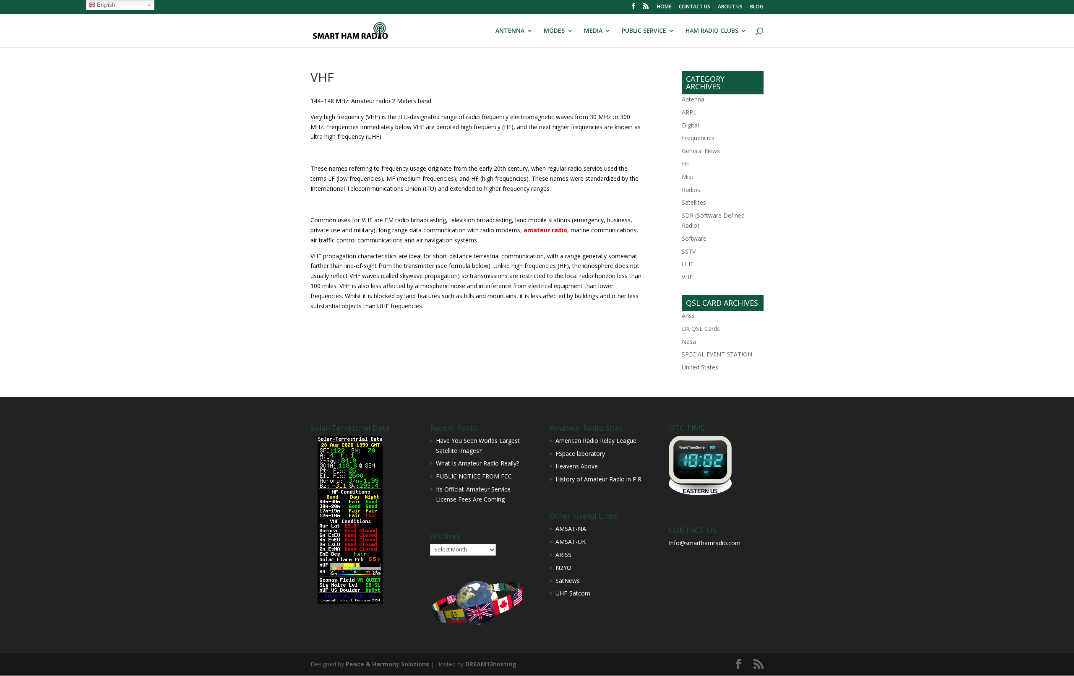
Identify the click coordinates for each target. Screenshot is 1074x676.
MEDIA (593, 31)
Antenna (693, 99)
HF (685, 164)
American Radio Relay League (595, 441)
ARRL (689, 112)
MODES (554, 31)
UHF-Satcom (572, 593)
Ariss (688, 316)
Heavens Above (576, 466)
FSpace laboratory (580, 454)
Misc (688, 177)
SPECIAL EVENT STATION (717, 354)
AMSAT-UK (570, 542)
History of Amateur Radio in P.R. (599, 479)
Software (694, 238)
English (105, 5)
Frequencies (698, 138)
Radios (691, 190)
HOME (664, 7)
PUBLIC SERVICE (644, 31)
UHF (687, 264)
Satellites (694, 202)
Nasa (689, 342)
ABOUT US (730, 7)
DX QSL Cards (701, 329)
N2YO (563, 568)
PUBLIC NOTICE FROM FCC (474, 476)
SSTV (689, 251)
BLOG (757, 7)
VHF (687, 277)
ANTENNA (509, 31)
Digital (690, 125)
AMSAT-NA (570, 529)
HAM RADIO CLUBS (712, 31)
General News (701, 151)
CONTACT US (694, 7)
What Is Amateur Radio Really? (477, 463)
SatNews (567, 581)
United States (700, 367)
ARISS (563, 555)
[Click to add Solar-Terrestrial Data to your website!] (350, 602)
